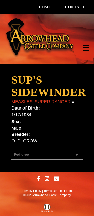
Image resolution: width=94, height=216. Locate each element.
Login (68, 191)
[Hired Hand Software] (47, 209)
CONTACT (75, 7)
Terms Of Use (53, 191)
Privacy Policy (31, 191)
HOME (45, 7)
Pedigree (21, 154)
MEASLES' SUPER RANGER (41, 101)
